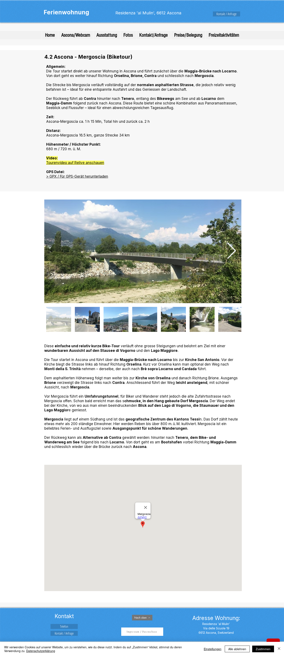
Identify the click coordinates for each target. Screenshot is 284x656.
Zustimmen (263, 649)
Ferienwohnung (66, 12)
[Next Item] (231, 251)
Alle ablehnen (237, 649)
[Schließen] (279, 649)
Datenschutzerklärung (40, 651)
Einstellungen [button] (212, 649)
